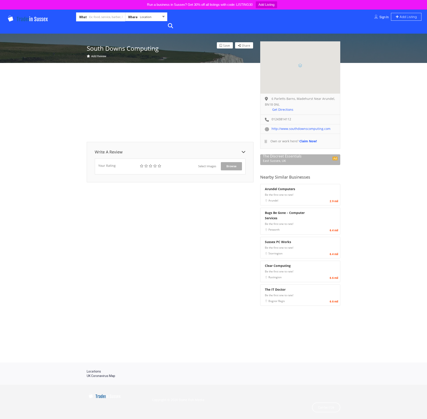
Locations (94, 371)
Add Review (98, 56)
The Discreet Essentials (282, 156)
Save (226, 45)
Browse (231, 166)
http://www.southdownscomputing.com (301, 129)
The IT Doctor (275, 289)
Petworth (274, 230)
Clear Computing (278, 266)
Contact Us (326, 407)
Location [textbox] (145, 17)
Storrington (275, 253)
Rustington (275, 277)
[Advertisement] (170, 103)
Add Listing (266, 4)
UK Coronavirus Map (101, 376)
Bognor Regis (276, 301)
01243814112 (281, 119)
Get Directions (282, 109)
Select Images (207, 166)
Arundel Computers (280, 189)
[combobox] (146, 18)
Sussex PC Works (278, 242)
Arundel (273, 200)
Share (245, 45)
